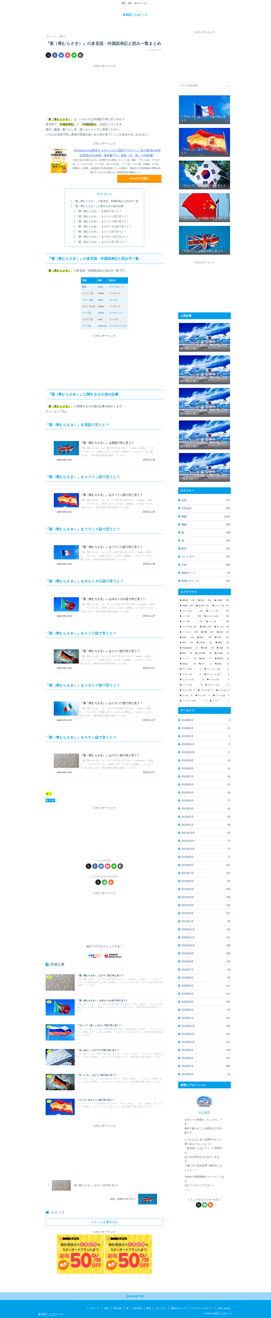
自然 (106, 1308)
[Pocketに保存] (67, 55)
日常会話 (117, 1308)
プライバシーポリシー (202, 1308)
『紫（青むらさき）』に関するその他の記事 (98, 206)
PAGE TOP (136, 1296)
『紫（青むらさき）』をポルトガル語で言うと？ (103, 226)
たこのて (204, 1112)
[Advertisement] (104, 91)
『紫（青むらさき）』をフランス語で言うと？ (102, 221)
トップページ (93, 1308)
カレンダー (160, 1308)
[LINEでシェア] (74, 55)
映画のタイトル (178, 1308)
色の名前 (137, 1308)
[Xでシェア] (48, 55)
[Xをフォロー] (98, 882)
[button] (80, 55)
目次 (100, 194)
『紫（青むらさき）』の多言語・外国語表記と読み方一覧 (105, 201)
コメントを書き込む (104, 1222)
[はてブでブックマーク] (61, 55)
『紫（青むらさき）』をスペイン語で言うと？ (102, 216)
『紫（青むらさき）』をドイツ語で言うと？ (101, 231)
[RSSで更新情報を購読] (111, 882)
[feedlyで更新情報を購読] (104, 882)
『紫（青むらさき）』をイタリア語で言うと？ (102, 236)
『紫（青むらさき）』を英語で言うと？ (98, 211)
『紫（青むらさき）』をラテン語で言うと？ (101, 241)
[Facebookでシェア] (55, 55)
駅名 (148, 1308)
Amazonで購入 (139, 178)
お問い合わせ (224, 1308)
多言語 (51, 800)
